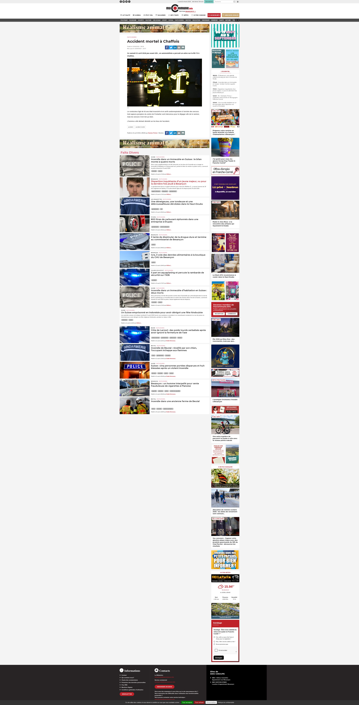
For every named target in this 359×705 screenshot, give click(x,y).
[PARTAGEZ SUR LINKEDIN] (175, 47)
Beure (153, 328)
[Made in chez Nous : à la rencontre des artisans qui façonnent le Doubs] (225, 210)
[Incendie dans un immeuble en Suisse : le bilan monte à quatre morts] (135, 163)
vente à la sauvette (175, 391)
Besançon (154, 179)
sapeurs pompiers (168, 408)
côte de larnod (155, 337)
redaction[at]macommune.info (164, 677)
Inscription (219, 313)
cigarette (154, 391)
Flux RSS (124, 685)
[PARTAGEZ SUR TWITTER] (171, 47)
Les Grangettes (156, 199)
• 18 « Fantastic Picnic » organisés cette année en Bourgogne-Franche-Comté (225, 97)
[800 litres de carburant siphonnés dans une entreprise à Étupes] (135, 223)
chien (153, 355)
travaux (180, 337)
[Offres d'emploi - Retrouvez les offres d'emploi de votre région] (225, 174)
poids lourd (173, 337)
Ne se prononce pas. (222, 644)
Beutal (153, 345)
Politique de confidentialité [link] (226, 702)
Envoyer (218, 658)
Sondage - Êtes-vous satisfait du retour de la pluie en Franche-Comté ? (225, 632)
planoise (160, 391)
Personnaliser (211, 702)
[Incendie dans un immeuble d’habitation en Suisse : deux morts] (135, 294)
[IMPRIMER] (183, 47)
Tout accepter (187, 702)
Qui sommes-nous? (128, 677)
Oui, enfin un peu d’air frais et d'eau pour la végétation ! (225, 638)
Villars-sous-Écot (157, 270)
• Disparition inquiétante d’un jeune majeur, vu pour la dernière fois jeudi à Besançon (225, 90)
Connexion (232, 313)
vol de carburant (165, 227)
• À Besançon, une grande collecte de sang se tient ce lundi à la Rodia (225, 77)
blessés (154, 373)
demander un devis (164, 687)
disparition (165, 191)
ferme (153, 408)
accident (130, 127)
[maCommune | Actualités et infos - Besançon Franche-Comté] (179, 8)
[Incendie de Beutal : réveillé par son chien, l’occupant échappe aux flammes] (135, 352)
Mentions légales (127, 687)
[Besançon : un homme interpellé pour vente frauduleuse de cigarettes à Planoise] (135, 388)
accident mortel (140, 127)
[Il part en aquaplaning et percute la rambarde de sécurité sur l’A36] (135, 277)
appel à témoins (156, 191)
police (153, 244)
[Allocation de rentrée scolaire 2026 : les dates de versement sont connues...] (225, 498)
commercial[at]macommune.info (165, 682)
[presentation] (213, 478)
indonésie (124, 320)
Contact (124, 675)
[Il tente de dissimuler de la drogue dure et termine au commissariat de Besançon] (135, 241)
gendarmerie (173, 191)
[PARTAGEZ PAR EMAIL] (179, 47)
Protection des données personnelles (134, 682)
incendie (154, 171)
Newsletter (127, 694)
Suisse (153, 157)
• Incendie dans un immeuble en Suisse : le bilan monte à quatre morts (225, 84)
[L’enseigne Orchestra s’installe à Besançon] (225, 387)
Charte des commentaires (130, 680)
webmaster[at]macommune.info (165, 699)
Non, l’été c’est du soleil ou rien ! (225, 641)
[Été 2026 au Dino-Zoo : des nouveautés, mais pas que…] (225, 327)
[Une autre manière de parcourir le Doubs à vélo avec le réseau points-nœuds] (225, 424)
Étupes (153, 217)
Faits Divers (131, 37)
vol (161, 209)
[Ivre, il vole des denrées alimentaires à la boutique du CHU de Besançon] (135, 259)
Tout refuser (199, 702)
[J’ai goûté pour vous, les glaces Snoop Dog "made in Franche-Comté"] (225, 147)
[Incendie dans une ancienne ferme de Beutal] (135, 405)
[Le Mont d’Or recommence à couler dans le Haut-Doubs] (225, 263)
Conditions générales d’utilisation (132, 689)
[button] (234, 2)
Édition (182, 11)
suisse (160, 171)
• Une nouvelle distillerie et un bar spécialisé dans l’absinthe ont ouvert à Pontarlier (224, 104)
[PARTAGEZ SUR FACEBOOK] (167, 47)
